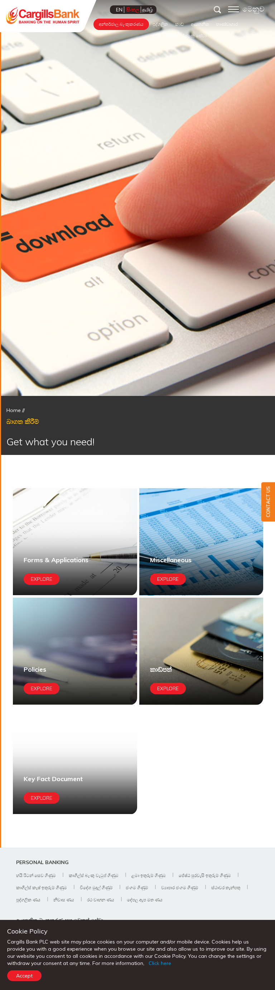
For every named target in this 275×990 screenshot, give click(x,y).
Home (13, 410)
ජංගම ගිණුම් (137, 887)
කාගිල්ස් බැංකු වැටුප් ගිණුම (94, 875)
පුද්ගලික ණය (28, 899)
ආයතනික (200, 24)
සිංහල (132, 9)
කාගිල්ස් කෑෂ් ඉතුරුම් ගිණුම (41, 887)
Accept (24, 975)
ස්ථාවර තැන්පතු (225, 887)
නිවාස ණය (63, 899)
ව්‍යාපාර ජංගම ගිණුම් (179, 887)
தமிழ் (147, 9)
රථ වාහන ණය (100, 899)
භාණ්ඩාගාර (227, 24)
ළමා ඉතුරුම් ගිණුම (148, 875)
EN (119, 9)
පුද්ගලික (160, 24)
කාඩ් (179, 24)
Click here (160, 963)
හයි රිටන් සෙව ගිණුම (36, 875)
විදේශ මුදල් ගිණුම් (96, 887)
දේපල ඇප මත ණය (145, 899)
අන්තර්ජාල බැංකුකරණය (121, 24)
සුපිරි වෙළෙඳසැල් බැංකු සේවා (180, 35)
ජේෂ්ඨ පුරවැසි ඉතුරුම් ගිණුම (205, 875)
